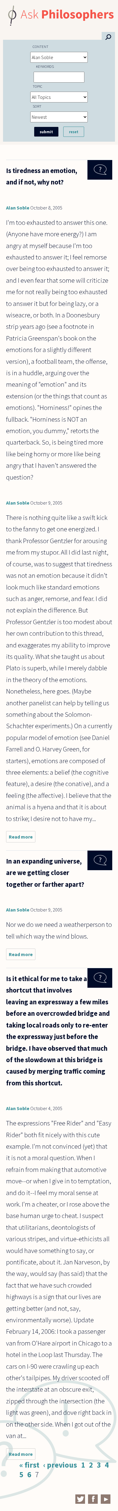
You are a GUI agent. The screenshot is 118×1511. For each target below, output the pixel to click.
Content (40, 46)
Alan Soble (17, 208)
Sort (37, 106)
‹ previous (60, 1465)
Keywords (45, 66)
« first (29, 1465)
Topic (37, 86)
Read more (22, 838)
